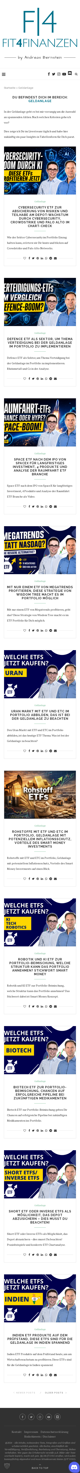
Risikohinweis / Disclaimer (40, 1436)
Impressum (31, 1432)
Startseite (10, 87)
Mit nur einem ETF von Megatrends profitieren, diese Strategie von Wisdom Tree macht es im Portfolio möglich (40, 592)
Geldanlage (40, 201)
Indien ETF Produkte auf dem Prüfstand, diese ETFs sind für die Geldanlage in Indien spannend (40, 1339)
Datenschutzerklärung (54, 1432)
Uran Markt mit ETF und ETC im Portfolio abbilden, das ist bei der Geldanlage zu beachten (40, 715)
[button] (7, 1466)
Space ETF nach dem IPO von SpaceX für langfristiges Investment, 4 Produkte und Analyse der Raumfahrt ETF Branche (40, 467)
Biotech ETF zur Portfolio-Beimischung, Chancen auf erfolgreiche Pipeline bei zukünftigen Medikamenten (40, 1092)
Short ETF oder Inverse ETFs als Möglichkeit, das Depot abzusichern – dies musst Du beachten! (40, 1217)
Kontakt (17, 1432)
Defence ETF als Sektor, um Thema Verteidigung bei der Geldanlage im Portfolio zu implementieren (40, 342)
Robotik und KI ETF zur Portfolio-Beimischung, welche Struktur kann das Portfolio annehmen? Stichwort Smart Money (40, 967)
